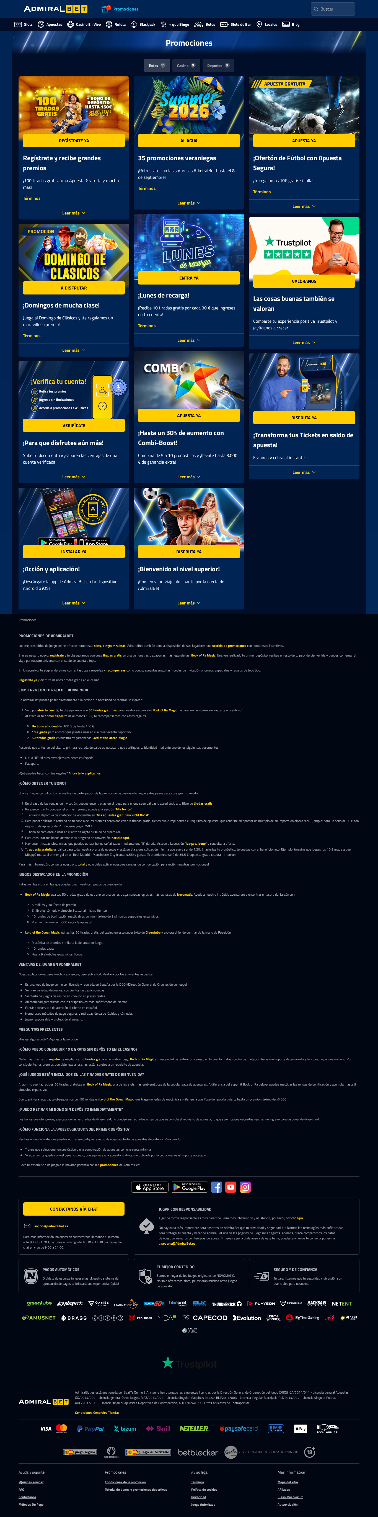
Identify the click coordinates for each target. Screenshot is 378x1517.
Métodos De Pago (31, 1504)
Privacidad (198, 1497)
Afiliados (284, 1489)
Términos (32, 198)
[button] (74, 140)
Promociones (28, 619)
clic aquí (297, 1218)
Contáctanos (27, 1497)
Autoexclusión (288, 1504)
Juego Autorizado (203, 1504)
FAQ (21, 1489)
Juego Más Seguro (290, 1497)
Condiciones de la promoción (125, 1482)
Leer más (71, 213)
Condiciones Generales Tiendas (97, 1412)
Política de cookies (204, 1489)
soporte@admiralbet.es (51, 1226)
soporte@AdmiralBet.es (178, 1243)
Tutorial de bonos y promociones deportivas (136, 1489)
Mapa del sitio (288, 1482)
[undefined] (80, 1452)
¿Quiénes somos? (31, 1482)
